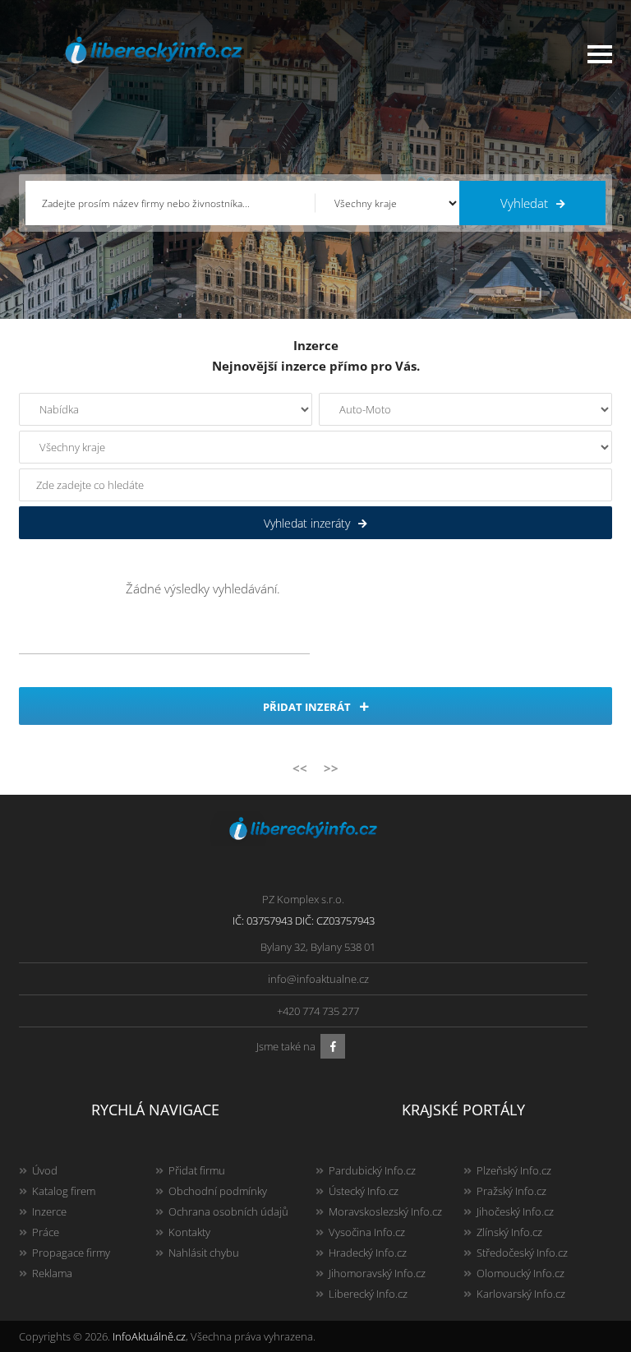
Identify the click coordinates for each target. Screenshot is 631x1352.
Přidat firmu (196, 1170)
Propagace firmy (71, 1252)
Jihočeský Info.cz (515, 1211)
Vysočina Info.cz (367, 1232)
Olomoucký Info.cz (520, 1273)
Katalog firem (63, 1191)
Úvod (45, 1170)
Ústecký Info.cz (363, 1191)
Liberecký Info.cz (368, 1293)
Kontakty (189, 1232)
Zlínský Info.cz (509, 1232)
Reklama (52, 1273)
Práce (45, 1232)
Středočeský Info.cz (522, 1252)
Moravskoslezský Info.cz (385, 1211)
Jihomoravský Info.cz (377, 1273)
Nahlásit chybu (203, 1252)
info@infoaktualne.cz (318, 978)
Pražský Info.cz (511, 1191)
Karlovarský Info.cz (521, 1293)
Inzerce (49, 1211)
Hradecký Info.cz (368, 1252)
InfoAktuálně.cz (149, 1336)
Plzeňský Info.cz (514, 1170)
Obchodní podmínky (217, 1191)
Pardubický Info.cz (372, 1170)
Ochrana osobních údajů (228, 1211)
